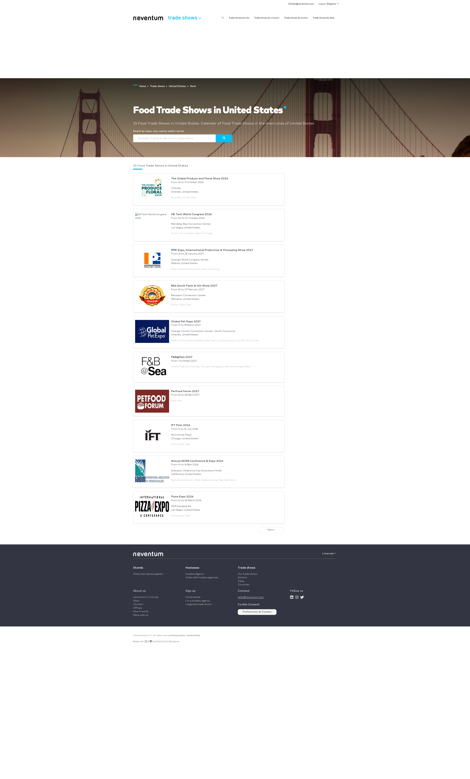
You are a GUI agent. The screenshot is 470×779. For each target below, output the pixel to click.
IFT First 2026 (180, 425)
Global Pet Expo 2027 (186, 321)
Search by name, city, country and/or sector (158, 131)
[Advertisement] (235, 50)
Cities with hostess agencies (201, 577)
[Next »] (224, 138)
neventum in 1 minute (145, 597)
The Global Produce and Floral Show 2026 (199, 178)
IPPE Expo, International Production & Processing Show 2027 (212, 250)
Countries (243, 585)
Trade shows (246, 567)
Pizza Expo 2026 (182, 496)
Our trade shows (247, 574)
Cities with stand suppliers (148, 574)
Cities (241, 581)
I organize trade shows (198, 604)
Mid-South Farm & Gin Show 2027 (194, 285)
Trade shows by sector (296, 18)
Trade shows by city (239, 18)
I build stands (192, 597)
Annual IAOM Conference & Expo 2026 (197, 461)
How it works (140, 611)
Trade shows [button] (183, 17)
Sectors (242, 577)
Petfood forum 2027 (185, 391)
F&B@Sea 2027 (181, 357)
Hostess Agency (194, 574)
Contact (138, 604)
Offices (137, 608)
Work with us (140, 615)
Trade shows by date (324, 18)
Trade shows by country (266, 18)
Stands (138, 567)
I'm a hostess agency (197, 601)
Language (328, 553)
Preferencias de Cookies (257, 612)
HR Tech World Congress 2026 (191, 214)
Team (136, 601)
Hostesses (192, 567)
